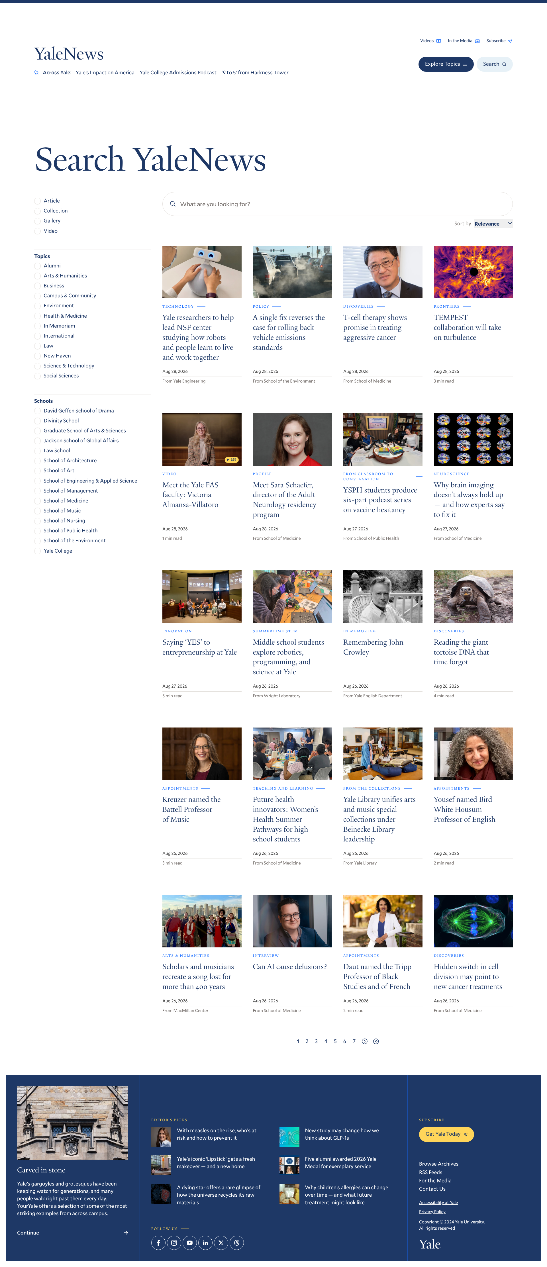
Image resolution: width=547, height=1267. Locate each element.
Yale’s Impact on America (105, 72)
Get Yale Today (443, 1133)
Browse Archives (438, 1163)
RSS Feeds (430, 1172)
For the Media (435, 1180)
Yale (429, 1245)
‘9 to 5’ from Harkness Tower (255, 72)
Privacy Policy (432, 1212)
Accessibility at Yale (438, 1202)
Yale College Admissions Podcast (178, 72)
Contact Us (432, 1188)
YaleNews (69, 55)
